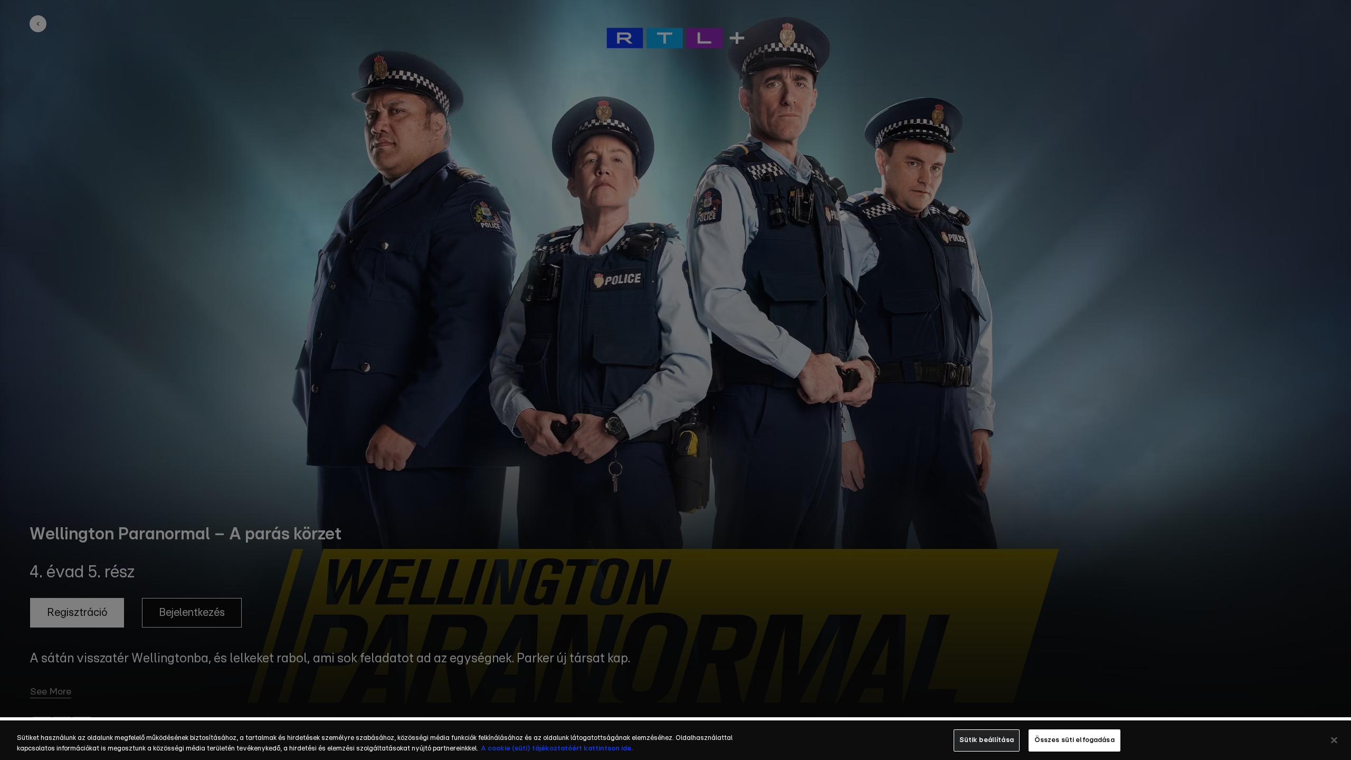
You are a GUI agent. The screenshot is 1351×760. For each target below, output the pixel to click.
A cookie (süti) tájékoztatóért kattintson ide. (557, 748)
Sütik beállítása (986, 740)
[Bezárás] (1334, 740)
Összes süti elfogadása (1074, 740)
